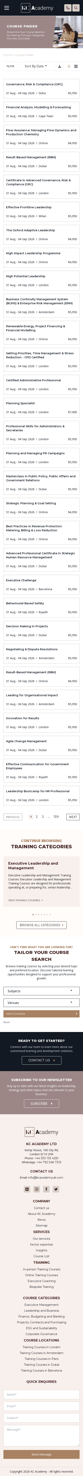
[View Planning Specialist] (41, 407)
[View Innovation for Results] (41, 722)
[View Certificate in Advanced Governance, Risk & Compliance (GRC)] (41, 186)
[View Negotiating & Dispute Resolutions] (41, 653)
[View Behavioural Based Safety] (41, 607)
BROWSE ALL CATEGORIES (40, 925)
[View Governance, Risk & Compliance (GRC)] (41, 88)
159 (56, 817)
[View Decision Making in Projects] (41, 630)
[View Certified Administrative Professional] (41, 384)
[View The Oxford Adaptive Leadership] (41, 234)
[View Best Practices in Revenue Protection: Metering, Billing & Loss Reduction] (41, 532)
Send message (41, 1454)
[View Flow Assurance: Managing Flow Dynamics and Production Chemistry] (41, 136)
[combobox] (37, 66)
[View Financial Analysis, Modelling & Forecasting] (41, 111)
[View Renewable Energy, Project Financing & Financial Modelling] (41, 332)
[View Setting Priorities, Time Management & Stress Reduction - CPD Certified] (41, 359)
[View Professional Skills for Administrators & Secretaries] (41, 432)
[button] (33, 914)
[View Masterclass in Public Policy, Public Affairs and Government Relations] (41, 482)
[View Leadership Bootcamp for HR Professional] (41, 795)
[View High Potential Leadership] (41, 280)
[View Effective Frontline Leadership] (41, 211)
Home (7, 55)
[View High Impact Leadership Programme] (41, 257)
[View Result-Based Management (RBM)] (41, 161)
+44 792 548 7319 (48, 1162)
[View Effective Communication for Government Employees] (41, 770)
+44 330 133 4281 (46, 1158)
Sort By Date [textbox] (34, 66)
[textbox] (41, 991)
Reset (6, 1022)
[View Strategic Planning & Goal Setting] (41, 507)
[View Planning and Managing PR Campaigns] (41, 457)
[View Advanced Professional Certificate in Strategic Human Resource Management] (41, 559)
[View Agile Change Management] (41, 745)
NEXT (73, 817)
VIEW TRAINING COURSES (24, 900)
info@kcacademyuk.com (45, 1177)
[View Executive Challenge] (41, 584)
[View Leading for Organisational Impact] (41, 699)
